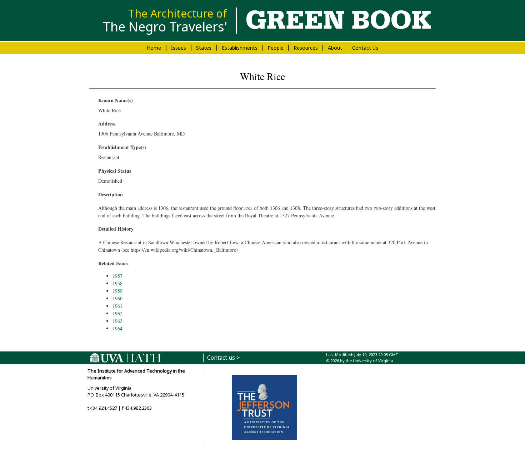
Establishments (240, 47)
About (335, 47)
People (276, 47)
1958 (117, 283)
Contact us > (223, 357)
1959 (117, 290)
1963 (117, 320)
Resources (306, 47)
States (203, 47)
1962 (117, 313)
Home (154, 47)
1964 (117, 328)
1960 (117, 298)
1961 (117, 305)
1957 (117, 275)
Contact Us (365, 47)
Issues (178, 47)
